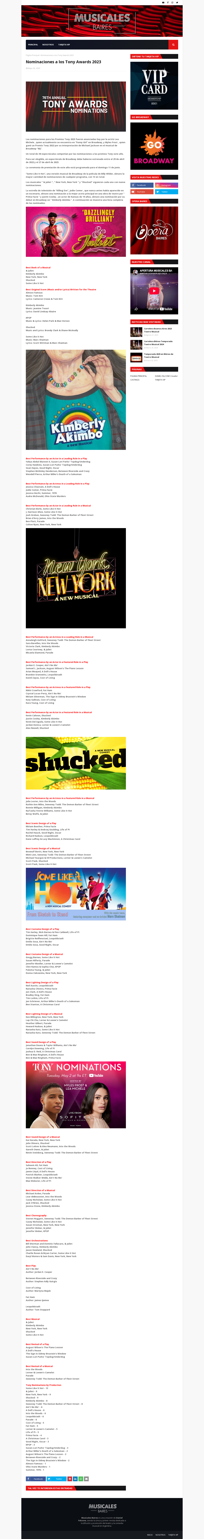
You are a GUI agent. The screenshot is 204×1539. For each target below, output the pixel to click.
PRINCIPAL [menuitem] (33, 44)
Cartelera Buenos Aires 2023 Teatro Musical (158, 330)
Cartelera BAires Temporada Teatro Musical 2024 (158, 343)
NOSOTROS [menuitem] (48, 44)
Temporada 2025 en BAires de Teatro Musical (158, 355)
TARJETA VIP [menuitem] (64, 44)
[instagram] (172, 2)
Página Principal (32, 55)
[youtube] (163, 2)
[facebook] (168, 2)
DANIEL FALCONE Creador (166, 376)
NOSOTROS (160, 1535)
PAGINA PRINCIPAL (138, 376)
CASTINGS (134, 379)
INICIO (150, 1535)
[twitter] (176, 2)
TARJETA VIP (160, 379)
